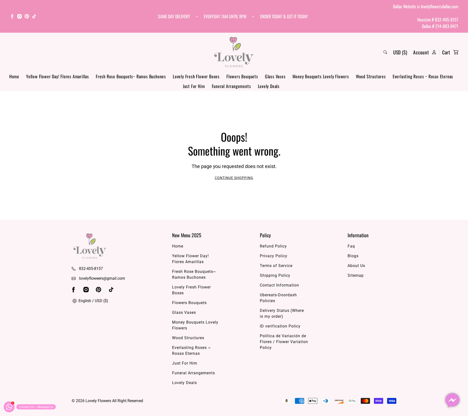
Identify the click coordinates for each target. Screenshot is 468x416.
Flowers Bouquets (242, 76)
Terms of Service (276, 265)
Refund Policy (273, 246)
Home (14, 76)
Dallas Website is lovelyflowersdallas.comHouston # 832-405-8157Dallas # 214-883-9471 (425, 16)
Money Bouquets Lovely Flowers (320, 76)
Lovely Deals (269, 86)
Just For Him (194, 86)
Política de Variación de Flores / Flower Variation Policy (284, 342)
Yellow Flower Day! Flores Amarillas (57, 76)
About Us (356, 265)
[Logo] (234, 52)
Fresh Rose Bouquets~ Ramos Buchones (131, 76)
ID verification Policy (280, 326)
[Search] (385, 52)
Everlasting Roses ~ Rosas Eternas (423, 76)
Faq (351, 246)
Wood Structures (371, 76)
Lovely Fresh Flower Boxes (196, 76)
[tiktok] (34, 17)
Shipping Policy (275, 275)
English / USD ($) (93, 300)
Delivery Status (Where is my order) (282, 313)
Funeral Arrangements (231, 86)
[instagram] (19, 17)
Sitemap (356, 275)
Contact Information (279, 285)
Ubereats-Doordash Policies (278, 298)
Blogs (353, 256)
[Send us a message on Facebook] (452, 400)
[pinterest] (26, 17)
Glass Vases (275, 76)
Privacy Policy (273, 256)
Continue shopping (234, 178)
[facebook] (12, 17)
